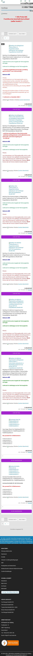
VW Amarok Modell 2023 (7, 604)
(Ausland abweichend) (24, 99)
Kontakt (3, 557)
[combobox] (13, 34)
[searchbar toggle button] (22, 2)
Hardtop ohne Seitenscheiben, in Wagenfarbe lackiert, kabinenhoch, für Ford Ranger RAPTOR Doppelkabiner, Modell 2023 (15, 198)
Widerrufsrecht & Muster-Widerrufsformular (12, 568)
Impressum (4, 554)
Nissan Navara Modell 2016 (8, 609)
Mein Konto (4, 583)
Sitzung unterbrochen (6, 551)
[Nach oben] (28, 653)
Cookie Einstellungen (6, 571)
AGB (2, 562)
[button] (2, 34)
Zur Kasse (3, 586)
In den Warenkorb (16, 460)
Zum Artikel (16, 109)
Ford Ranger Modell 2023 (7, 612)
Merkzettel (3, 588)
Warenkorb (4, 580)
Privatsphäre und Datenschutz (8, 565)
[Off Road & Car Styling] (3, 2)
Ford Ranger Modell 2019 (7, 602)
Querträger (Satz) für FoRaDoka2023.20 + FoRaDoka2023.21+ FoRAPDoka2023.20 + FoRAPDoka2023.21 (14, 431)
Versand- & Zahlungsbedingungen (9, 560)
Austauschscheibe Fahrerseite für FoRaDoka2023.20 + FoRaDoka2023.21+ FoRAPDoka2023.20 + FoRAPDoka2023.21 (14, 478)
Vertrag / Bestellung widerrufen (10, 592)
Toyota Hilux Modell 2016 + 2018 (9, 607)
